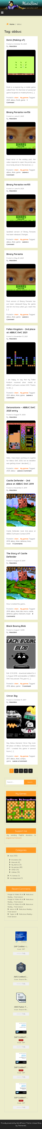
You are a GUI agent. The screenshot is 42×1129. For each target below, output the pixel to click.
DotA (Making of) (15, 40)
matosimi (22, 614)
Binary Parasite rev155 (18, 184)
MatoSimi (30, 3)
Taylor (12, 914)
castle (31, 611)
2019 (8, 541)
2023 (8, 100)
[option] (21, 809)
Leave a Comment (24, 471)
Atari (16, 98)
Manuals (14, 862)
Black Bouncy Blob (16, 626)
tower (8, 544)
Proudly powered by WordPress (13, 1123)
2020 (8, 471)
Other (13, 870)
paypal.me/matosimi (14, 838)
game (23, 100)
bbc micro (24, 611)
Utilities (13, 872)
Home (12, 24)
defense (23, 541)
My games (24, 98)
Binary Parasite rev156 (18, 112)
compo (23, 759)
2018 (8, 686)
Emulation (15, 860)
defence (9, 614)
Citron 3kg (11, 695)
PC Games (13, 876)
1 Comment (26, 686)
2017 (8, 759)
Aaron (12, 909)
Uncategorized (15, 878)
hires (29, 541)
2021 (8, 395)
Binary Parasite (14, 254)
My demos (15, 865)
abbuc (13, 100)
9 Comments (17, 544)
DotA (18, 100)
